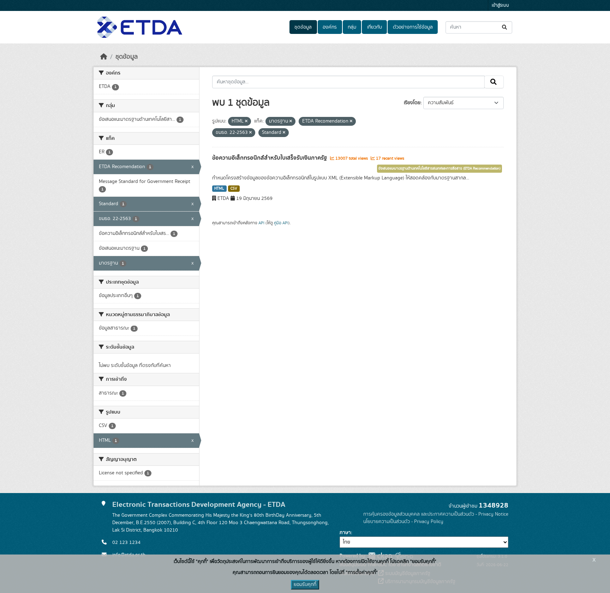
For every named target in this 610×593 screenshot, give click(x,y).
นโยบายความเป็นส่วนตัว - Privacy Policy (403, 521)
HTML (219, 188)
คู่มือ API (281, 223)
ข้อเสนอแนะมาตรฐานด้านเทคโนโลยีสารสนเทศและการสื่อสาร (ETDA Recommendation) (439, 168)
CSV (234, 188)
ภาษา (345, 532)
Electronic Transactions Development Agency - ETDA (198, 504)
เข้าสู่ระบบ (500, 5)
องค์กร (330, 27)
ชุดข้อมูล (303, 27)
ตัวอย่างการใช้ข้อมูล (413, 27)
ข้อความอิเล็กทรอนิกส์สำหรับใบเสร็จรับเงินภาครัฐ (270, 157)
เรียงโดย (412, 102)
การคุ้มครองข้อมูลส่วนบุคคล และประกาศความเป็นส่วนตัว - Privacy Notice (435, 514)
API (261, 223)
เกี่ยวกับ (374, 27)
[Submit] (505, 27)
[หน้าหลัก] (103, 56)
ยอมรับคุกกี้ (305, 584)
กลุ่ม (352, 27)
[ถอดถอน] (246, 121)
